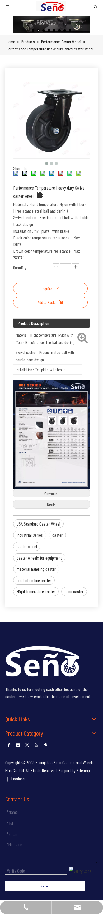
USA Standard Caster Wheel (38, 524)
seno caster (74, 591)
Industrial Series (30, 535)
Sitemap (83, 770)
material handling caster (36, 569)
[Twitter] (27, 744)
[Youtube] (36, 744)
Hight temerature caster (36, 591)
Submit (45, 886)
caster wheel (27, 546)
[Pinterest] (45, 744)
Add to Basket (48, 302)
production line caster (34, 580)
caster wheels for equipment (39, 558)
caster (57, 535)
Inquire (47, 288)
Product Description (33, 323)
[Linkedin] (18, 744)
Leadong (18, 778)
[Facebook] (8, 744)
